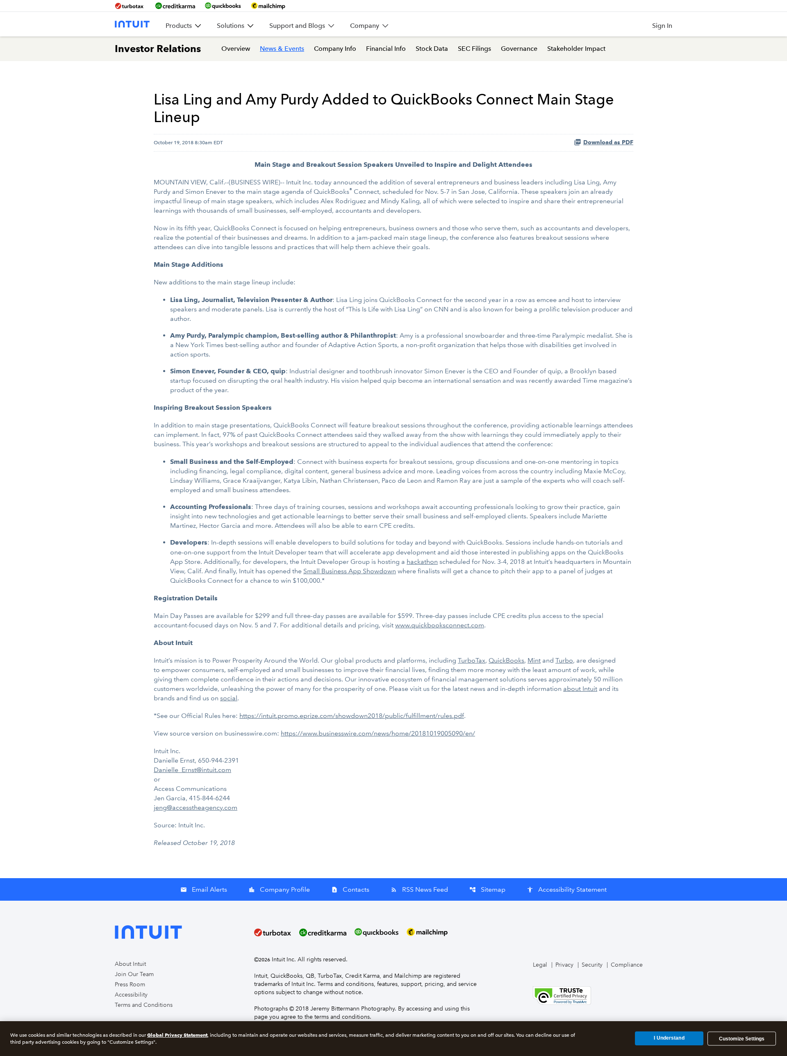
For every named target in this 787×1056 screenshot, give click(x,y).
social (228, 698)
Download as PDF (608, 142)
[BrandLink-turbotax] (130, 5)
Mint (534, 660)
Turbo (564, 660)
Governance (519, 48)
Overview (235, 48)
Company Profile (279, 889)
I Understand (669, 1038)
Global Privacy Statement (177, 1035)
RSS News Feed (419, 889)
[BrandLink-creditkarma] (175, 5)
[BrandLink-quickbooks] (223, 5)
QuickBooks (506, 660)
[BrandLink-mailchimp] (268, 5)
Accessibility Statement (567, 889)
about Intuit (580, 689)
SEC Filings (474, 48)
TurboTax (471, 660)
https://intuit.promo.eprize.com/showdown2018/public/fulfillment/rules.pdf (351, 716)
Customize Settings (741, 1038)
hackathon (422, 561)
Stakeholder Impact (576, 48)
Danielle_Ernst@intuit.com (192, 770)
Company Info (335, 48)
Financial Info (386, 48)
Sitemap (487, 889)
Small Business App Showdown (349, 571)
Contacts (350, 889)
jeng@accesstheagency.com (195, 807)
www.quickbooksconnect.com (439, 625)
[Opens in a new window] (562, 995)
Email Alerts (203, 889)
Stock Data (432, 48)
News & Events (282, 48)
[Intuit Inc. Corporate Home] (132, 24)
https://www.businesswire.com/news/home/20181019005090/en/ (378, 733)
